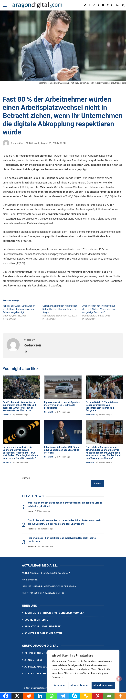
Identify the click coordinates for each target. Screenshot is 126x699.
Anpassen (59, 685)
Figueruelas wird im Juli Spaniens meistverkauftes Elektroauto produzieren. (63, 387)
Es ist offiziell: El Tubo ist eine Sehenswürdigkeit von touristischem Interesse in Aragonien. (104, 387)
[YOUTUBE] (103, 5)
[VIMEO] (98, 5)
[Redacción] (13, 350)
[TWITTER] (85, 5)
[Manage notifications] (119, 678)
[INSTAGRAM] (94, 5)
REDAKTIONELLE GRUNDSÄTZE (42, 626)
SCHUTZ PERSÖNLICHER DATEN (43, 633)
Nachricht (7, 415)
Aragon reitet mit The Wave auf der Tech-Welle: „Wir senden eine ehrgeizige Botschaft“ (99, 309)
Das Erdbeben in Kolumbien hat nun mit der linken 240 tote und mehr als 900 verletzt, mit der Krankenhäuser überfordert (21, 387)
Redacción (17, 143)
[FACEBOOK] (89, 5)
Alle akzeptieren (103, 685)
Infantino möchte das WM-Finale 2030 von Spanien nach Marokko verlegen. (63, 432)
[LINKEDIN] (112, 5)
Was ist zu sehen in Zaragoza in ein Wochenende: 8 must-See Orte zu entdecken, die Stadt (65, 504)
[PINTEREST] (108, 5)
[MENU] (5, 5)
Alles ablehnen (79, 685)
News (30, 511)
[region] (83, 671)
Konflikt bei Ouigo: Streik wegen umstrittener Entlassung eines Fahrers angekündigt (19, 309)
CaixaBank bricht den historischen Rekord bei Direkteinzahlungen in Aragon (59, 309)
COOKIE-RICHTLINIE (36, 619)
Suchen (26, 478)
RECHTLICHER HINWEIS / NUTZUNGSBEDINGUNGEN (54, 613)
